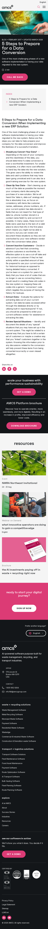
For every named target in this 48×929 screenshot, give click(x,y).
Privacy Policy (7, 901)
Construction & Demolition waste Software (19, 741)
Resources (6, 821)
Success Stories (8, 812)
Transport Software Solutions (14, 754)
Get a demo (24, 392)
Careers (5, 825)
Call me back (15, 77)
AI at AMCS (6, 803)
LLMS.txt (5, 912)
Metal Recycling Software (12, 714)
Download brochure (24, 426)
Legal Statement (8, 904)
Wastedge (6, 732)
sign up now (24, 608)
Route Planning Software (12, 790)
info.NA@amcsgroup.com (16, 692)
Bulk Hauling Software (11, 781)
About (4, 808)
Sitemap (5, 908)
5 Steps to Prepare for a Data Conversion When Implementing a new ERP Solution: (25, 102)
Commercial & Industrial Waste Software (18, 737)
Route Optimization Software (13, 772)
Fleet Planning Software (11, 785)
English (43, 2)
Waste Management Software (14, 710)
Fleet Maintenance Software (13, 759)
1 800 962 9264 (12, 688)
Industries (6, 817)
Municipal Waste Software (12, 719)
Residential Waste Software (13, 728)
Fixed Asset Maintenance (12, 763)
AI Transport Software (11, 777)
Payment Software (9, 723)
